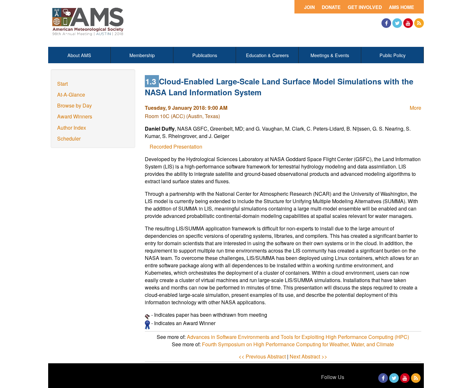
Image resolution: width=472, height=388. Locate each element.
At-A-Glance (71, 94)
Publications (204, 55)
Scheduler (69, 138)
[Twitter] (397, 23)
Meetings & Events (329, 55)
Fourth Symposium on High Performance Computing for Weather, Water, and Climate (298, 344)
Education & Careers (267, 55)
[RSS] (419, 23)
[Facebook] (386, 23)
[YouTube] (408, 23)
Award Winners (74, 116)
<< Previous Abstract (262, 356)
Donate (331, 7)
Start (62, 83)
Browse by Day (74, 105)
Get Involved (365, 7)
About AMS (79, 55)
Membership (142, 55)
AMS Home (401, 7)
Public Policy (393, 55)
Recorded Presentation (176, 146)
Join (309, 7)
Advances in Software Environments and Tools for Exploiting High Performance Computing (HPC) (298, 337)
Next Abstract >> (308, 356)
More (415, 107)
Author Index (71, 127)
